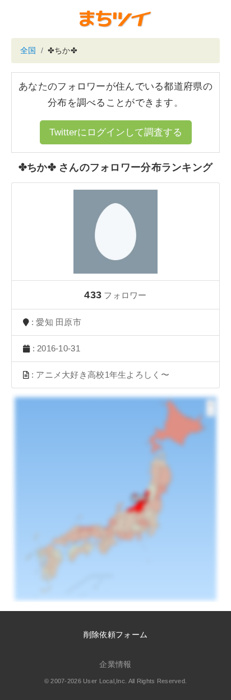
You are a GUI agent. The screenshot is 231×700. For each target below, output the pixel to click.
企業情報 (115, 664)
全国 (28, 50)
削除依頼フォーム (115, 634)
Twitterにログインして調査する (115, 132)
